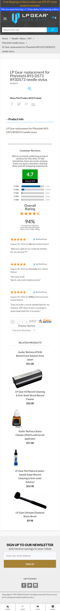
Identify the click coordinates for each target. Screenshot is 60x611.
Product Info (16, 119)
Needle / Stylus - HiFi (22, 38)
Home (5, 38)
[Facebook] (23, 585)
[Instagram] (35, 585)
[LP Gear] (30, 17)
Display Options (26, 325)
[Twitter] (29, 585)
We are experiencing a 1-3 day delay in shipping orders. (30, 9)
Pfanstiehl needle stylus (13, 42)
